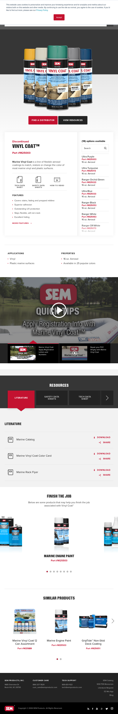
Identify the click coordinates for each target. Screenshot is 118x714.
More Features (20, 223)
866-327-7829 (38, 684)
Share (106, 443)
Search (105, 148)
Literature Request (105, 688)
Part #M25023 (89, 182)
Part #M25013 (89, 171)
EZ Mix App (108, 691)
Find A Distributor (43, 120)
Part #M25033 (89, 194)
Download (103, 438)
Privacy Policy (42, 10)
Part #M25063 (89, 217)
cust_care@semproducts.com (45, 687)
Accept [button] (59, 17)
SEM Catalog (108, 680)
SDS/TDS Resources (105, 684)
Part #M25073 (89, 228)
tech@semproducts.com (72, 687)
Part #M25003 (89, 159)
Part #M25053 (89, 205)
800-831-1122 (67, 684)
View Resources (73, 120)
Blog (111, 695)
